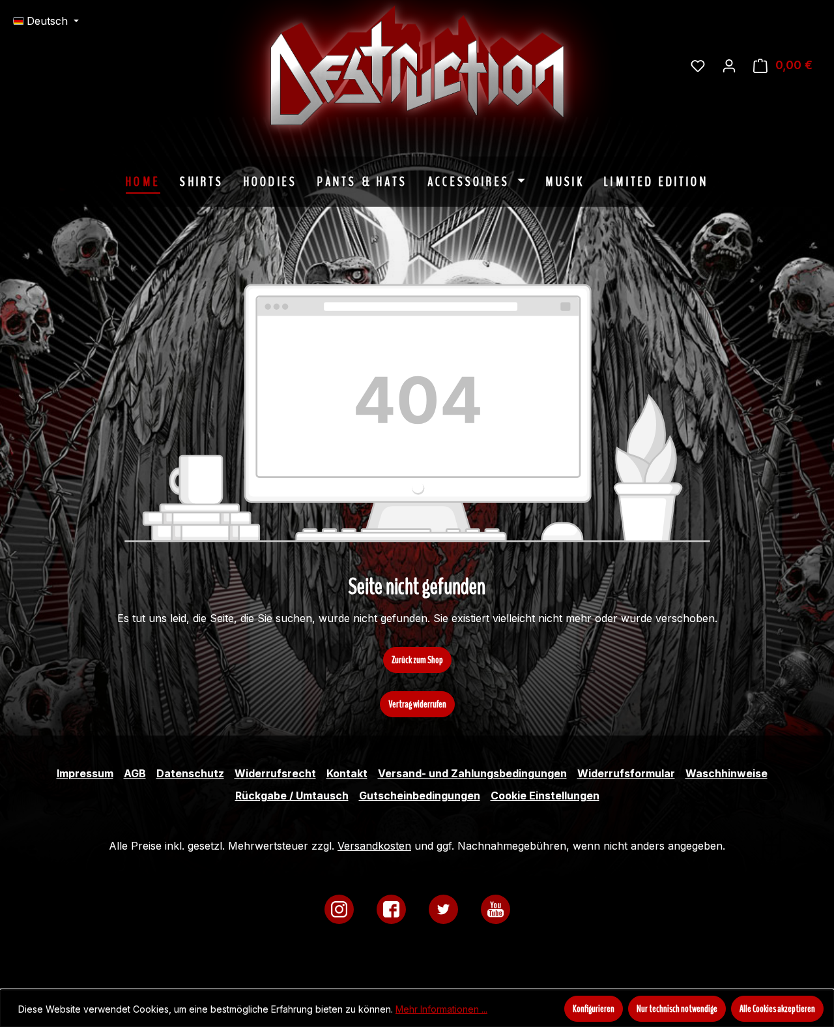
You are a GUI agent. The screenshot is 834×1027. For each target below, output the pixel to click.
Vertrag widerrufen (417, 704)
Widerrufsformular (626, 773)
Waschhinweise (726, 773)
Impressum (85, 773)
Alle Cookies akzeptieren (777, 1009)
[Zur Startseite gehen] (514, 65)
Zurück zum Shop (417, 660)
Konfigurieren (593, 1009)
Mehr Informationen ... (441, 1009)
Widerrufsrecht (275, 773)
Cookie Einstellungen (545, 795)
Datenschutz (190, 773)
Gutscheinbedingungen (419, 795)
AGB (135, 773)
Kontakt (346, 773)
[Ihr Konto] (729, 65)
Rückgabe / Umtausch (292, 795)
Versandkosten (374, 845)
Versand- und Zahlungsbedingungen (472, 773)
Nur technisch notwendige (677, 1009)
